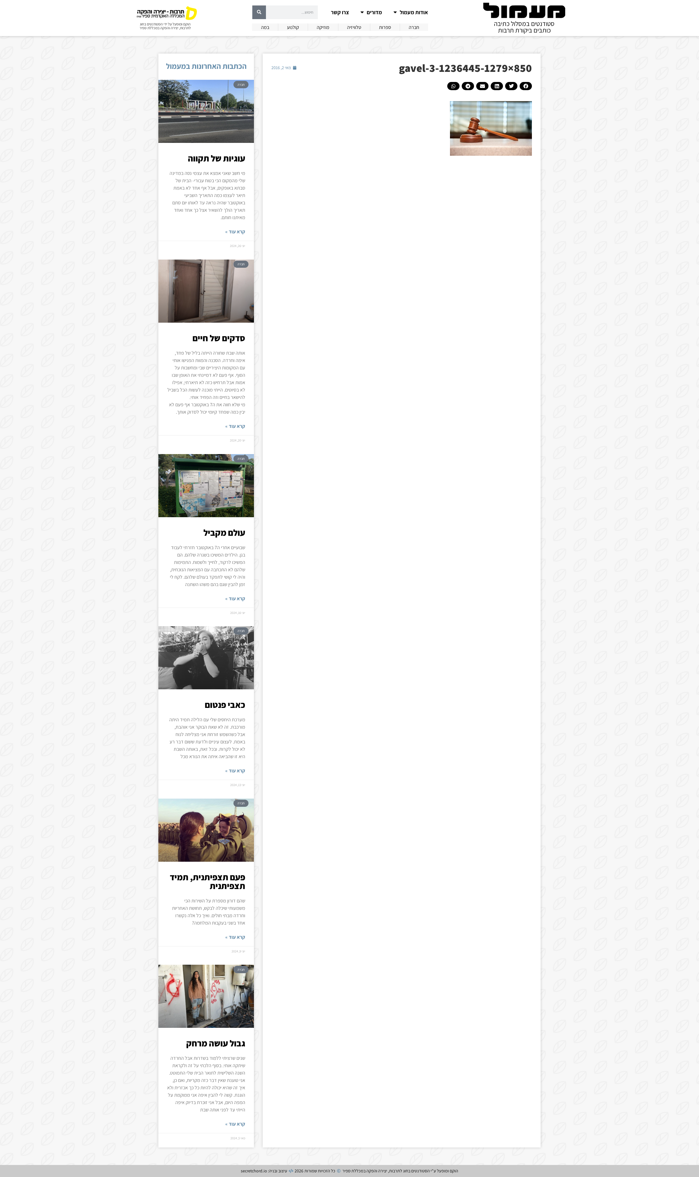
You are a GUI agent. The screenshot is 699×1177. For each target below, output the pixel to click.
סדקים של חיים (218, 338)
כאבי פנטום (225, 704)
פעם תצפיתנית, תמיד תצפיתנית (207, 881)
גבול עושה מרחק (215, 1043)
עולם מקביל (224, 532)
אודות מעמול (414, 12)
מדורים (374, 12)
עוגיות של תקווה (216, 158)
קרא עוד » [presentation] (235, 231)
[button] (526, 86)
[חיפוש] (259, 12)
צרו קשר (340, 12)
